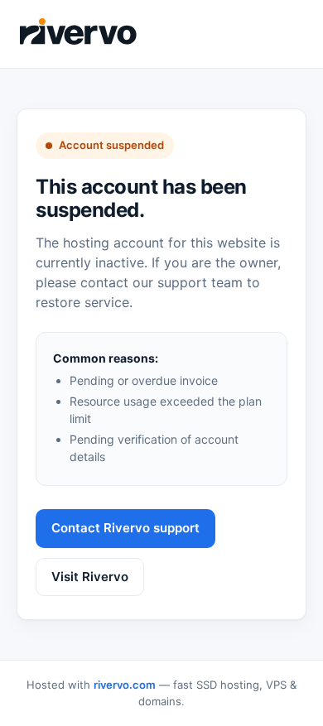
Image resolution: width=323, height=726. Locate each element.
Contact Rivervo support (125, 528)
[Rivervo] (79, 31)
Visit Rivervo (89, 576)
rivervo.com (125, 684)
